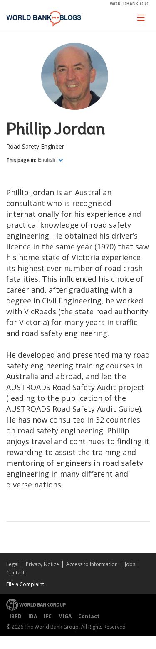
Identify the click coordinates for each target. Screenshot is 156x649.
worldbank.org (130, 3)
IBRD (16, 616)
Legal (12, 564)
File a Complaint (25, 584)
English (47, 160)
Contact (15, 572)
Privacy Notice (42, 564)
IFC (48, 616)
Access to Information (92, 564)
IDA (32, 616)
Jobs (130, 564)
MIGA (65, 616)
